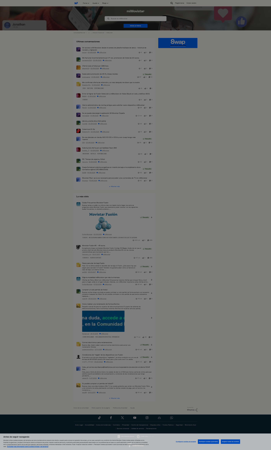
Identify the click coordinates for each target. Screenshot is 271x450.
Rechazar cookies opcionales (208, 441)
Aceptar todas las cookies (230, 441)
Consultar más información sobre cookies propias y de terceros (27, 446)
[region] (135, 441)
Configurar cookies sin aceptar (186, 441)
